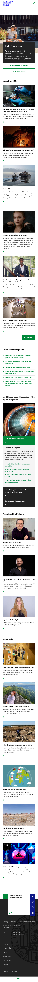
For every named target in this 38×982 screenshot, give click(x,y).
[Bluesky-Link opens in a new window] (32, 902)
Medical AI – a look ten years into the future (18, 377)
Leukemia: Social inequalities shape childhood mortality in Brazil (19, 372)
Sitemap (5, 944)
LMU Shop (6, 964)
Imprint (5, 952)
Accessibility (7, 956)
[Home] (5, 896)
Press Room (7, 960)
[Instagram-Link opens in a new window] (32, 907)
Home (13, 11)
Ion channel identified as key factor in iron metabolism (18, 363)
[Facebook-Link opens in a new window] (32, 896)
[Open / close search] (34, 3)
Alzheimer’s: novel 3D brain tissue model (17, 367)
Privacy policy (7, 948)
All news (29, 337)
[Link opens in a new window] (19, 904)
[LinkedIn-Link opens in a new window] (32, 913)
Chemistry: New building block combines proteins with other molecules (18, 357)
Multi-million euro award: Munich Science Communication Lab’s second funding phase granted (18, 383)
